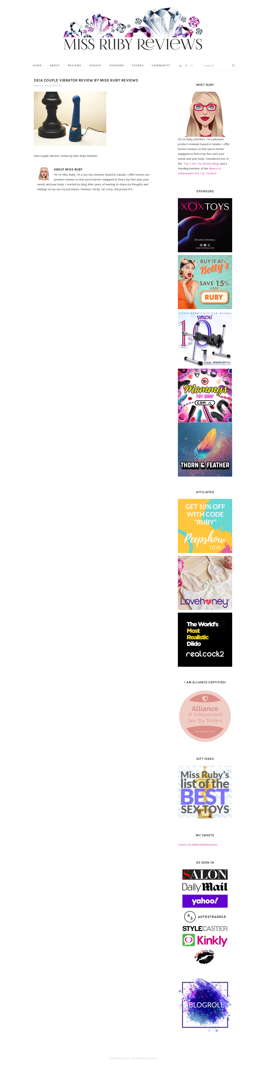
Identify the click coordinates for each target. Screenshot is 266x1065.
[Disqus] (95, 244)
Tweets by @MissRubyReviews (198, 844)
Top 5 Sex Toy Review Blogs (201, 163)
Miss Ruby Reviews (133, 28)
